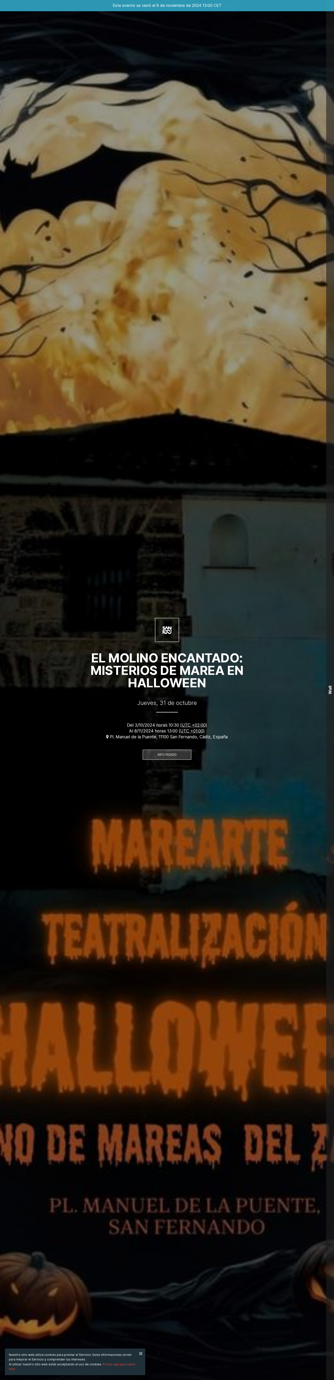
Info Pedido (167, 754)
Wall (330, 690)
